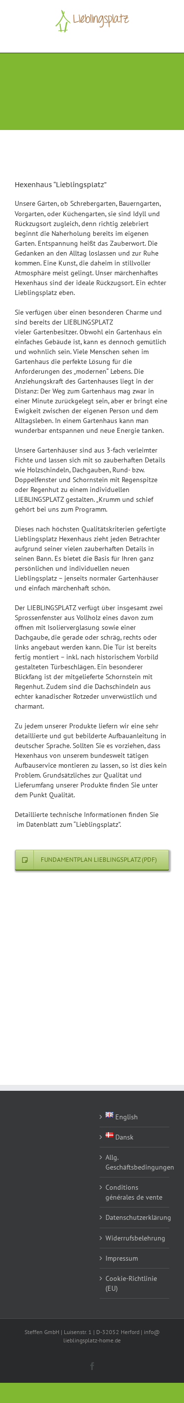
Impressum (121, 1258)
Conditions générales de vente (133, 1192)
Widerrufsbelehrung (135, 1238)
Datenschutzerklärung (135, 1217)
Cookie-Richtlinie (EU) (131, 1283)
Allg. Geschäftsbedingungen (135, 1162)
